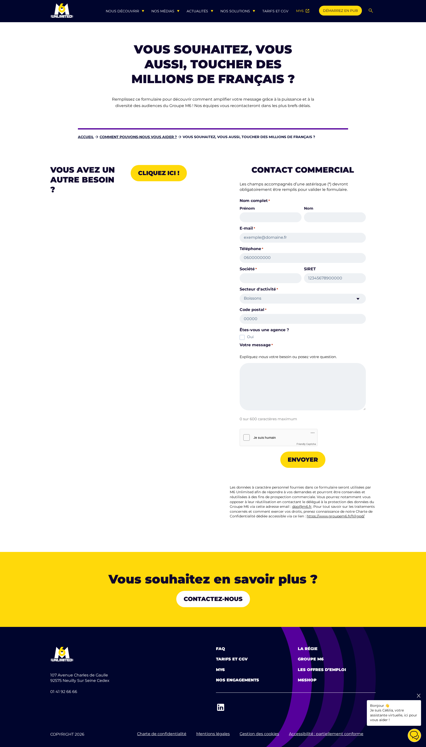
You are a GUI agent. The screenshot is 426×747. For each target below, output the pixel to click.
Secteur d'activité (259, 289)
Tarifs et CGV (275, 11)
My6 (220, 669)
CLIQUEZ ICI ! (158, 173)
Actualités (197, 11)
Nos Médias (162, 11)
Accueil (86, 137)
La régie (308, 648)
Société (248, 269)
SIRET (310, 269)
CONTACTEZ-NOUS (213, 598)
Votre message (256, 345)
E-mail (247, 228)
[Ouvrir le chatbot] (414, 735)
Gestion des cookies (259, 733)
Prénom (247, 208)
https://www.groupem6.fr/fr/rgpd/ (336, 516)
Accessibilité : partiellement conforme (326, 733)
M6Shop (307, 680)
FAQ (220, 648)
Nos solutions (235, 11)
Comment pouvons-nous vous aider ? (138, 137)
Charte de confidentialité (161, 733)
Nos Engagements (237, 680)
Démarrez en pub (340, 10)
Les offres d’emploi (322, 669)
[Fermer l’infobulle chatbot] (418, 695)
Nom (308, 208)
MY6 (303, 11)
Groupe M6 (311, 659)
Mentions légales (213, 733)
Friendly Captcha (306, 443)
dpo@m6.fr (302, 506)
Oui (250, 337)
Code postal (253, 310)
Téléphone (251, 249)
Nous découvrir (122, 11)
